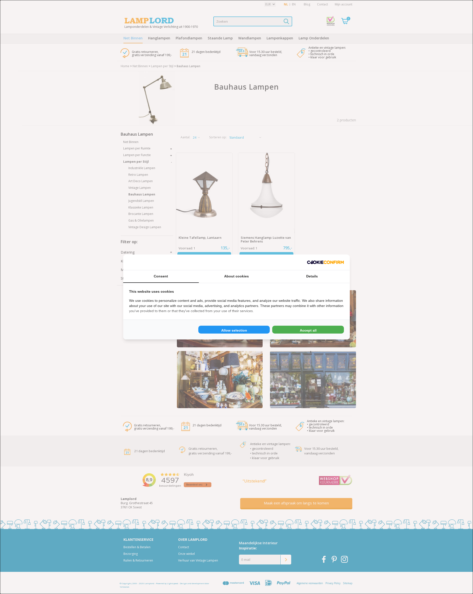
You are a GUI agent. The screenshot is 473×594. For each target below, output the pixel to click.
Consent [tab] (161, 276)
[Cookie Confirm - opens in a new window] (325, 262)
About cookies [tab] (236, 276)
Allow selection (234, 330)
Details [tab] (312, 276)
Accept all (308, 330)
